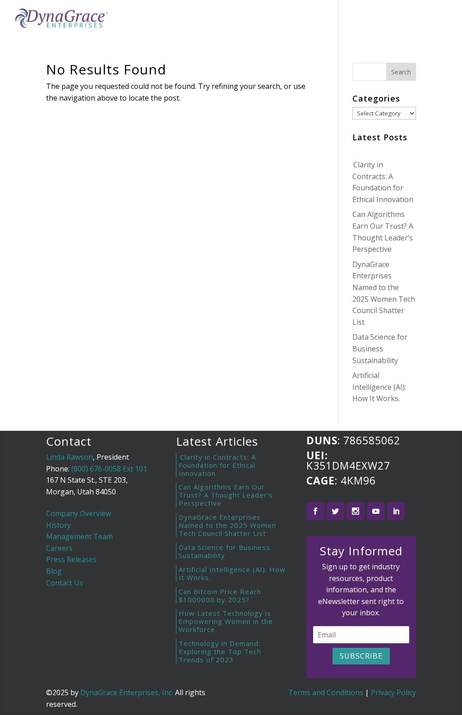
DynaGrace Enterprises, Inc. (126, 692)
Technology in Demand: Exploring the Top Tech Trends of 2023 (220, 651)
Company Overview (78, 513)
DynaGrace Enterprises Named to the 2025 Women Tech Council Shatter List (227, 525)
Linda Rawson (69, 457)
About (226, 19)
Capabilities (274, 19)
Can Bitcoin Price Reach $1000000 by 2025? (220, 595)
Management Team (79, 536)
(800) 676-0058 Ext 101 (109, 469)
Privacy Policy (393, 692)
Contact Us (64, 583)
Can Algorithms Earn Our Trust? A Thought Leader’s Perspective (226, 494)
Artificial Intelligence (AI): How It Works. (379, 386)
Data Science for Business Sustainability (379, 348)
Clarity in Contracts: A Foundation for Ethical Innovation (217, 465)
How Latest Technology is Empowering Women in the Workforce (226, 621)
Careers (59, 548)
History (58, 525)
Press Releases (71, 559)
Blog (319, 19)
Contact (355, 19)
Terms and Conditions (325, 692)
